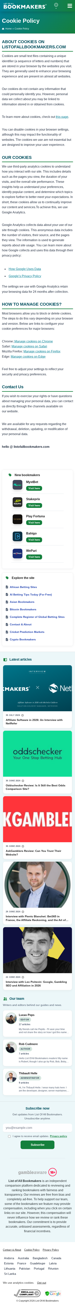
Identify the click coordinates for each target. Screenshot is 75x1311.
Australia (23, 1258)
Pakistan (24, 1268)
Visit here (34, 488)
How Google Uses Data (25, 269)
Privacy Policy (51, 1250)
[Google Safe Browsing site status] (52, 1293)
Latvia (53, 1263)
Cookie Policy (32, 1250)
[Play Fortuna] (17, 518)
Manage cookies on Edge (28, 356)
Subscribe (37, 1144)
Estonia (8, 1263)
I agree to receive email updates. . (40, 1136)
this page (62, 116)
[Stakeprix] (17, 501)
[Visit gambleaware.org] (37, 1172)
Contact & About (12, 1250)
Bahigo (31, 533)
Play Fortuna (35, 516)
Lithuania (9, 1268)
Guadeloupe (37, 1263)
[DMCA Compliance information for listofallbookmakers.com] (27, 1293)
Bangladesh (40, 1258)
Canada (56, 1258)
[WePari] (17, 553)
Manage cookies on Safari (29, 346)
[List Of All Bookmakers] (25, 5)
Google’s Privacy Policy (25, 276)
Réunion (53, 1268)
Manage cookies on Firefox (41, 351)
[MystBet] (17, 484)
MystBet (32, 482)
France (21, 1263)
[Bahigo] (17, 536)
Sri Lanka (10, 1273)
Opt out (41, 1282)
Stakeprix (33, 499)
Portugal (39, 1268)
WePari (31, 550)
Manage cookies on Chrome (33, 341)
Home (8, 28)
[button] (56, 6)
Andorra (9, 1258)
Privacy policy (58, 1136)
